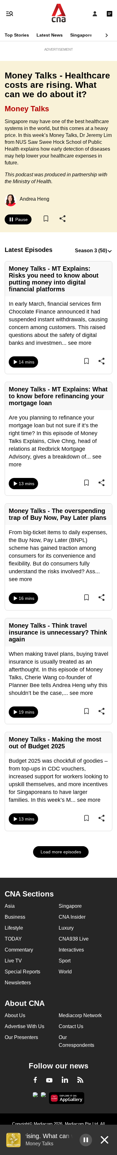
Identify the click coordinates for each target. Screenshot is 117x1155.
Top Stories (17, 35)
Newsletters (18, 982)
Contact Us (71, 1026)
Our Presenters (21, 1037)
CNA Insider (72, 917)
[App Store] (43, 1096)
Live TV (13, 960)
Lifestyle (14, 928)
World (65, 971)
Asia (10, 906)
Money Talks (27, 108)
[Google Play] (35, 1096)
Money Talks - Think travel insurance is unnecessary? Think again (58, 632)
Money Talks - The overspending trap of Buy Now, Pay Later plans (57, 514)
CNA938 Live (74, 939)
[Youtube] (49, 1080)
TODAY (13, 939)
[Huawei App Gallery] (66, 1098)
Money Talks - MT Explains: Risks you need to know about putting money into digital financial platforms (54, 279)
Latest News (50, 35)
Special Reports (22, 971)
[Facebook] (35, 1081)
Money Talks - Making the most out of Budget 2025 (55, 743)
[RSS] (80, 1081)
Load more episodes (61, 851)
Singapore (81, 35)
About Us (15, 1015)
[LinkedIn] (65, 1081)
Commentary (19, 949)
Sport (65, 960)
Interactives (71, 949)
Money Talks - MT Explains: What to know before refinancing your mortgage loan (58, 396)
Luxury (66, 928)
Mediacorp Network (80, 1015)
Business (15, 917)
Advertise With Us (24, 1026)
